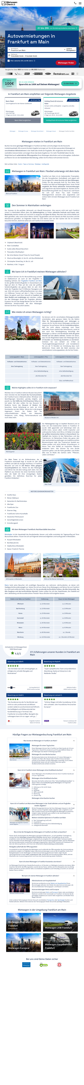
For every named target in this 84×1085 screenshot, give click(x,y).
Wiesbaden (8, 534)
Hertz (48, 892)
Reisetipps (37, 164)
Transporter (50, 900)
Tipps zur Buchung (28, 164)
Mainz (7, 585)
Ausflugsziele (45, 164)
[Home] (9, 3)
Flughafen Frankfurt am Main (31, 281)
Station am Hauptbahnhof (58, 883)
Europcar (55, 892)
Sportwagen (61, 900)
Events (20, 164)
